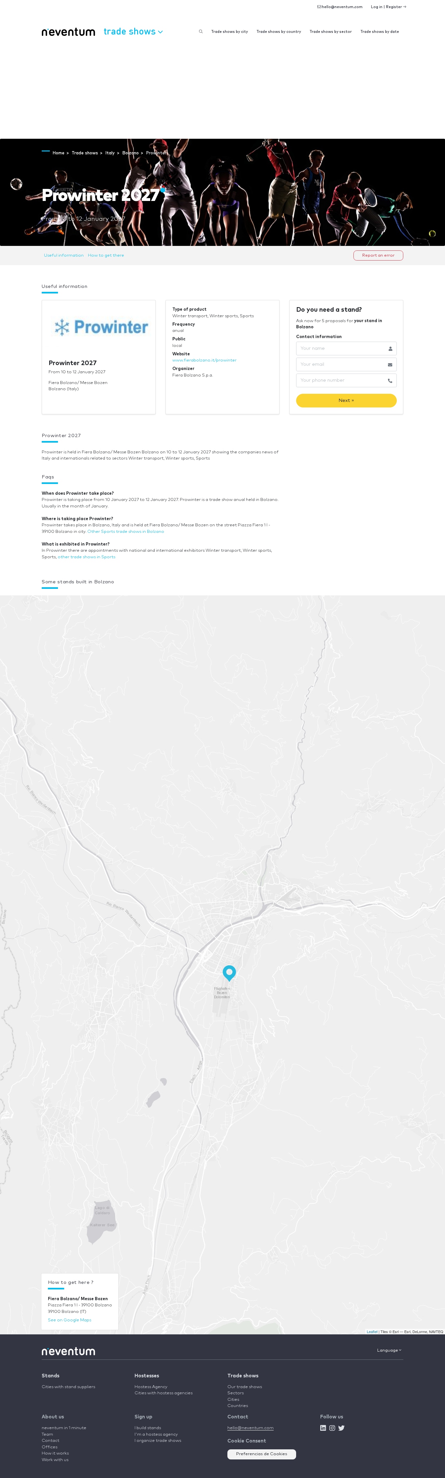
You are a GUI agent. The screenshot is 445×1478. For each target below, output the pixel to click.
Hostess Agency (151, 1387)
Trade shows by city (229, 32)
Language (388, 1350)
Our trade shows (244, 1387)
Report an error (378, 255)
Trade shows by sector (330, 32)
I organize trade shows (158, 1441)
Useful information (64, 255)
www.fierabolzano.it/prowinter (204, 360)
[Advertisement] (222, 89)
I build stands (148, 1428)
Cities (233, 1400)
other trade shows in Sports (86, 557)
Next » (346, 400)
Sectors (235, 1393)
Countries (237, 1406)
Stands (50, 1375)
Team (47, 1434)
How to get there (106, 255)
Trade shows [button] (131, 31)
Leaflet (372, 1331)
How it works (55, 1453)
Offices (49, 1447)
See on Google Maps (69, 1320)
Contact (50, 1441)
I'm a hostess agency (156, 1434)
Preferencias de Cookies (261, 1454)
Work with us (55, 1460)
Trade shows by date (379, 32)
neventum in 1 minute (64, 1428)
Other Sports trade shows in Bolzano (125, 532)
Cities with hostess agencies (164, 1393)
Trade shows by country (278, 32)
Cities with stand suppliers (68, 1387)
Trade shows (242, 1375)
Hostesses (147, 1375)
